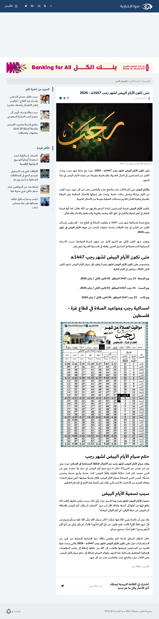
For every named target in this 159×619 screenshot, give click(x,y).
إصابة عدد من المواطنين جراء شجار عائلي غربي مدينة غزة (23, 189)
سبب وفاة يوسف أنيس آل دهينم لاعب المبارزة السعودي (22, 114)
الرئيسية (146, 81)
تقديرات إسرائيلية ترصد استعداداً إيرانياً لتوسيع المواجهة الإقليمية (26, 159)
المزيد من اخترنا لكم (37, 89)
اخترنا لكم (135, 81)
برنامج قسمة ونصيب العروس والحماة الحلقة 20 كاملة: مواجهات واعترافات (22, 128)
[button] (11, 6)
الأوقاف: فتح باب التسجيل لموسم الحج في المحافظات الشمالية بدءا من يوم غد (24, 175)
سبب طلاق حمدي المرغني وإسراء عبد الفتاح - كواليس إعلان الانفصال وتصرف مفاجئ (22, 100)
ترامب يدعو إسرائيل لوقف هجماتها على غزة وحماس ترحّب (24, 203)
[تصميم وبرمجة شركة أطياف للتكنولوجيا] (13, 611)
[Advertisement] (79, 35)
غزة (81, 222)
